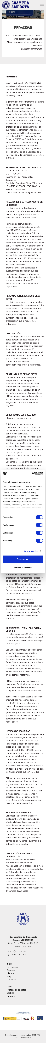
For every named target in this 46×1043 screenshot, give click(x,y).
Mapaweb (11, 996)
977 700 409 (20, 954)
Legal (9, 986)
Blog (9, 976)
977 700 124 (20, 951)
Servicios (11, 970)
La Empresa (12, 966)
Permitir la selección (23, 567)
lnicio (9, 963)
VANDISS (27, 1038)
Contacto (11, 979)
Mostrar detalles (31, 551)
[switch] (39, 525)
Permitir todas (23, 559)
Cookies (10, 992)
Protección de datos (16, 989)
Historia (10, 973)
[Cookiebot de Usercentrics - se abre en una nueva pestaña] (32, 473)
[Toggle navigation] (42, 4)
